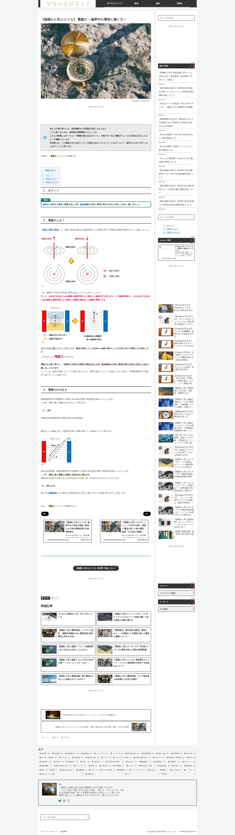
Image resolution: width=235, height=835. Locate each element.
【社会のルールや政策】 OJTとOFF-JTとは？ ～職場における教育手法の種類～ (176, 107)
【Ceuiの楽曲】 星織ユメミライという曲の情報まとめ (176, 148)
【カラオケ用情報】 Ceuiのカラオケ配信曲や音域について (176, 160)
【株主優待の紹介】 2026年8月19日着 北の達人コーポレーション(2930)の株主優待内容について (176, 91)
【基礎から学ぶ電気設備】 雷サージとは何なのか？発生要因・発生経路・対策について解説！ (176, 76)
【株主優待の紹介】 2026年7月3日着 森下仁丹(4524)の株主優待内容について (176, 203)
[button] (192, 18)
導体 (60, 204)
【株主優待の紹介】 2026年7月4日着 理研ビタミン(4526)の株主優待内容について (176, 189)
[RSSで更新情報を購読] (68, 800)
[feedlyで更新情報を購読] (64, 800)
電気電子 (46, 598)
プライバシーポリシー (49, 831)
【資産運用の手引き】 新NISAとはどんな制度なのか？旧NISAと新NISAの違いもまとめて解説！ (176, 122)
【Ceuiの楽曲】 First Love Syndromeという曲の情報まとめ (176, 136)
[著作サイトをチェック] (60, 800)
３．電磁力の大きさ (50, 182)
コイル (56, 598)
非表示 (52, 170)
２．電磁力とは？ (49, 179)
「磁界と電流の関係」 (50, 230)
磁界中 (46, 204)
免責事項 (63, 831)
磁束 (82, 204)
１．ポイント (47, 176)
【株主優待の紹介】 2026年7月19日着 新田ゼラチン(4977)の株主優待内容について (176, 173)
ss (60, 784)
